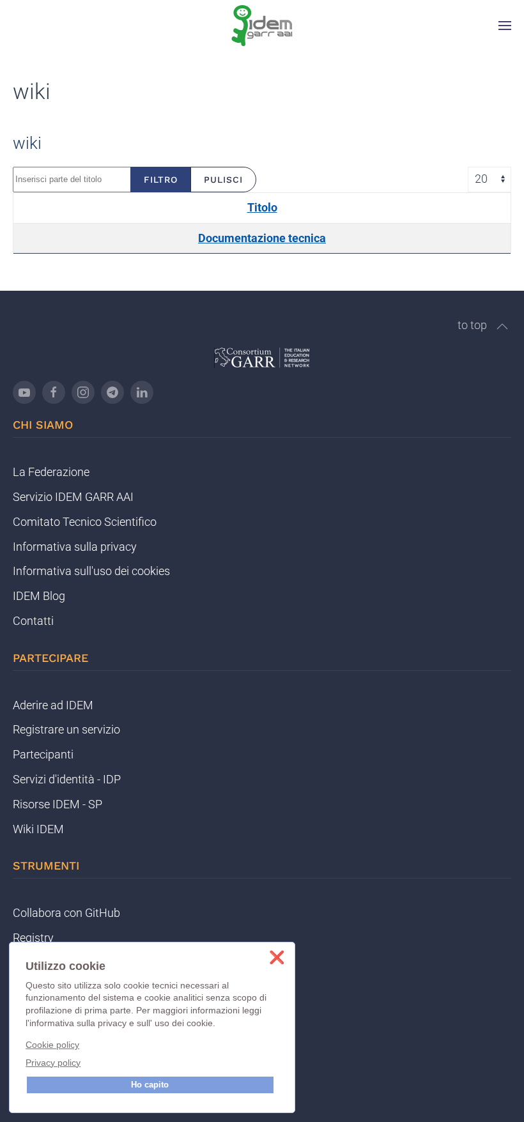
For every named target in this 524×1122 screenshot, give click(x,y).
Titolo (262, 207)
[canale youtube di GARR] (24, 392)
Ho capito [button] (150, 1084)
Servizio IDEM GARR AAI (73, 496)
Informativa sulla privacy (75, 546)
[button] (504, 25)
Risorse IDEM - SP (57, 804)
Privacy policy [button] (53, 1062)
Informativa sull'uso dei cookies (91, 571)
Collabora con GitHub (66, 912)
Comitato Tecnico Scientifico (85, 521)
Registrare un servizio (66, 729)
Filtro (161, 179)
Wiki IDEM (38, 829)
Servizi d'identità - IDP (67, 779)
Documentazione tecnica (262, 238)
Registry (33, 937)
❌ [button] (276, 957)
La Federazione (51, 472)
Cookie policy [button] (52, 1045)
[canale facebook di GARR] (53, 392)
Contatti (33, 620)
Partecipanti (43, 754)
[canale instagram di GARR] (83, 392)
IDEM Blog (39, 596)
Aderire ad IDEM (53, 705)
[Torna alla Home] (262, 25)
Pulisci (223, 179)
